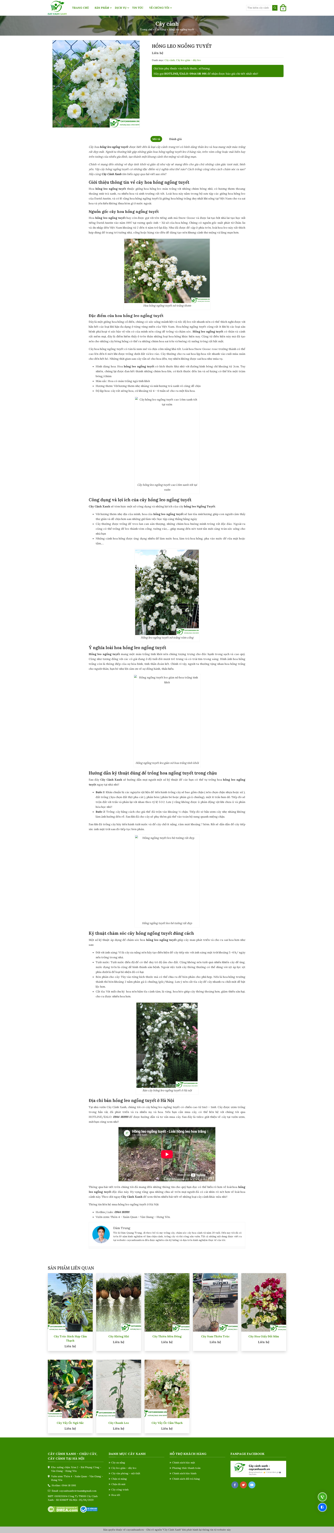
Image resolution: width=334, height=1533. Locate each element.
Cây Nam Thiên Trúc (215, 1336)
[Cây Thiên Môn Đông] (167, 1302)
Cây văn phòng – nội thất (125, 1473)
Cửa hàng (160, 29)
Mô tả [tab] (156, 139)
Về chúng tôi (159, 7)
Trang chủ (80, 7)
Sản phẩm (102, 7)
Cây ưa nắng (118, 1462)
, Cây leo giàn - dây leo (188, 60)
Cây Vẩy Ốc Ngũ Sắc (70, 1423)
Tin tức (137, 7)
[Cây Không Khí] (118, 1302)
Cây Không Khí (118, 1336)
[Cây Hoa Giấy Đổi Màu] (263, 1302)
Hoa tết (115, 1495)
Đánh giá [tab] (175, 139)
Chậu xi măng (119, 1478)
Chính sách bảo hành (184, 1473)
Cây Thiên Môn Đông (167, 1336)
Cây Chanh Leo (118, 1423)
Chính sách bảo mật (183, 1462)
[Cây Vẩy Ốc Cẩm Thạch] (167, 1388)
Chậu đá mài (118, 1484)
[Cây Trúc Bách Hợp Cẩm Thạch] (70, 1302)
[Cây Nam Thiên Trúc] (215, 1302)
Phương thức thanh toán (186, 1468)
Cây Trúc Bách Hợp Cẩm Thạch (70, 1338)
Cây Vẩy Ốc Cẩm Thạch (167, 1423)
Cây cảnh (170, 60)
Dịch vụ (120, 7)
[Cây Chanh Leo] (118, 1388)
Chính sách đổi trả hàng (186, 1478)
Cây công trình (120, 1489)
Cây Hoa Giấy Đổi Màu (263, 1336)
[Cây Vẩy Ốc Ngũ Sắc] (70, 1388)
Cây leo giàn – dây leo (123, 1468)
